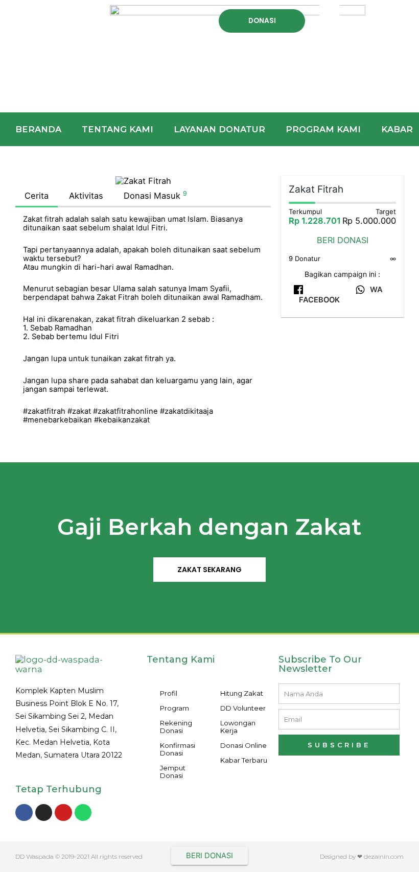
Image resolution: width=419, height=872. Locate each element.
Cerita (37, 196)
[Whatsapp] (83, 812)
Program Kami (323, 129)
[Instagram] (44, 812)
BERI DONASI (342, 240)
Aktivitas (86, 196)
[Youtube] (63, 812)
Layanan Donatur (219, 129)
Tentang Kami (117, 129)
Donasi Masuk (155, 195)
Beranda (38, 129)
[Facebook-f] (24, 812)
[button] (52, 13)
